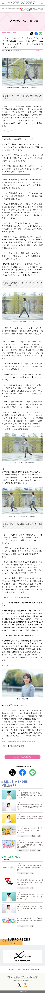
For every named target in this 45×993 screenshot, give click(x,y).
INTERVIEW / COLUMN (9, 32)
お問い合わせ (35, 969)
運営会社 (11, 969)
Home (3, 8)
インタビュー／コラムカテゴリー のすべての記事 (22, 757)
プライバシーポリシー (23, 969)
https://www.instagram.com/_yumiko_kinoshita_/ (18, 741)
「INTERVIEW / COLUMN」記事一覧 (12, 8)
